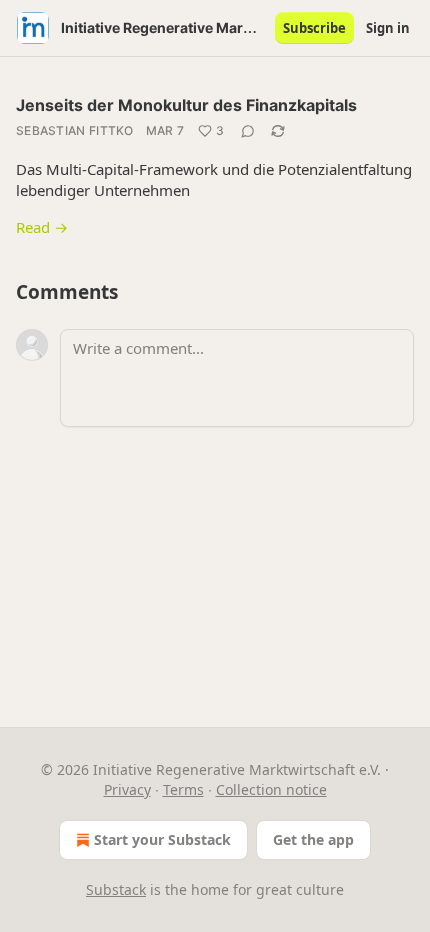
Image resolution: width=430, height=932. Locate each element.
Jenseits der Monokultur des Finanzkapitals (186, 105)
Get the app (313, 839)
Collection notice (271, 789)
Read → (42, 227)
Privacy (127, 789)
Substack (116, 889)
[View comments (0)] (248, 131)
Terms (183, 789)
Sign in (388, 28)
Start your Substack (162, 839)
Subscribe (314, 28)
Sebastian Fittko (75, 130)
